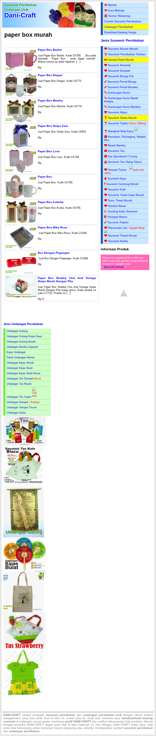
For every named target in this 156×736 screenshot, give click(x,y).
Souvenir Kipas (117, 112)
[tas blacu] (23, 485)
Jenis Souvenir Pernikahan (122, 40)
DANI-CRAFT (121, 724)
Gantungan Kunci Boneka (124, 106)
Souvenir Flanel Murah (122, 235)
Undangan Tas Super (18, 396)
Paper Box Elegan (50, 75)
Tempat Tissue (117, 169)
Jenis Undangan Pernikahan (23, 324)
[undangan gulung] (23, 536)
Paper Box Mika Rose (52, 227)
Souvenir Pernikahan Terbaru (127, 54)
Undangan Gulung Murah (21, 341)
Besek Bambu (117, 145)
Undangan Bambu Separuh (22, 346)
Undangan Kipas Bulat (19, 368)
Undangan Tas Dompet (19, 378)
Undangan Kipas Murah (20, 362)
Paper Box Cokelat (50, 202)
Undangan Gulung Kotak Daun (24, 336)
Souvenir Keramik (119, 65)
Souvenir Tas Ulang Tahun (125, 161)
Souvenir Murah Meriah (123, 48)
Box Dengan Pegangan (54, 252)
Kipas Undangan (16, 352)
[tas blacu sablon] (23, 611)
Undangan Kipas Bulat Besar (23, 373)
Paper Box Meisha (50, 100)
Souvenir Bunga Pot (120, 76)
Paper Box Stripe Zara (53, 126)
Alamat (111, 4)
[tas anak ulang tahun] (23, 694)
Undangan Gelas (16, 412)
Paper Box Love (49, 151)
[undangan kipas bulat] (24, 570)
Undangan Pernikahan (118, 26)
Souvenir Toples (118, 123)
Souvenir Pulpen (118, 222)
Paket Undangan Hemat (20, 357)
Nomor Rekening (119, 15)
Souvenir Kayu (116, 178)
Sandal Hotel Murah (121, 59)
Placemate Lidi (117, 227)
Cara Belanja (116, 10)
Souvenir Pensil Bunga (121, 81)
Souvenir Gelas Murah (122, 117)
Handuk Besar (117, 206)
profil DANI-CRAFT (78, 721)
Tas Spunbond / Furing (122, 156)
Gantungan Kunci (119, 92)
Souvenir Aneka (118, 241)
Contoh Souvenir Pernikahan (122, 21)
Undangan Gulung (16, 331)
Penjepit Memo (117, 216)
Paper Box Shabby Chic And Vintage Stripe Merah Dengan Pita (67, 279)
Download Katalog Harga (120, 32)
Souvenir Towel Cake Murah (126, 195)
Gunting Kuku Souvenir (123, 211)
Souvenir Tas (116, 150)
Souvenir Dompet (119, 70)
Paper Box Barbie (50, 49)
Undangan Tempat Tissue (21, 407)
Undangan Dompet (17, 402)
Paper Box (45, 176)
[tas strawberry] (24, 648)
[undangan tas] (24, 444)
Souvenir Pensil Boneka (122, 87)
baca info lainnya (114, 266)
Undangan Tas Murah (18, 383)
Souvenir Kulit (117, 189)
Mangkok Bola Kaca (121, 131)
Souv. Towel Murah (120, 200)
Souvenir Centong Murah (122, 184)
